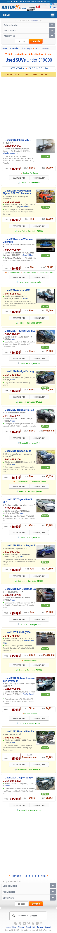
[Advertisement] (28, 106)
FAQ (34, 927)
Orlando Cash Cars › (10, 153)
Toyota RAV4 (35, 363)
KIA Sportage (35, 624)
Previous (15, 875)
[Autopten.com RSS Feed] (41, 923)
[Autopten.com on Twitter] (28, 923)
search (36, 41)
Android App (11, 927)
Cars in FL (25, 183)
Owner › (25, 299)
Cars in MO (23, 282)
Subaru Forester (35, 723)
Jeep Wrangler (35, 282)
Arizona (21, 402)
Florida (21, 323)
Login (54, 7)
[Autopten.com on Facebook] (15, 923)
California (21, 581)
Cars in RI (22, 723)
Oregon (21, 670)
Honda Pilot (35, 443)
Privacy (40, 927)
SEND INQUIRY (39, 178)
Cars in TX (24, 363)
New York (21, 231)
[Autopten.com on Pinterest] (20, 923)
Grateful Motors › (29, 255)
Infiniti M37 (35, 183)
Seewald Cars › (25, 207)
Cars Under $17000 (35, 231)
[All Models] (29, 30)
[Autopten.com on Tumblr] (37, 923)
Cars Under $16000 (34, 670)
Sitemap (21, 927)
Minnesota (21, 770)
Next (44, 875)
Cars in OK (24, 443)
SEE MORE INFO (19, 178)
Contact (48, 927)
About (28, 927)
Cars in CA (24, 537)
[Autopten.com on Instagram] (24, 923)
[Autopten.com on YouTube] (33, 923)
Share (54, 4)
